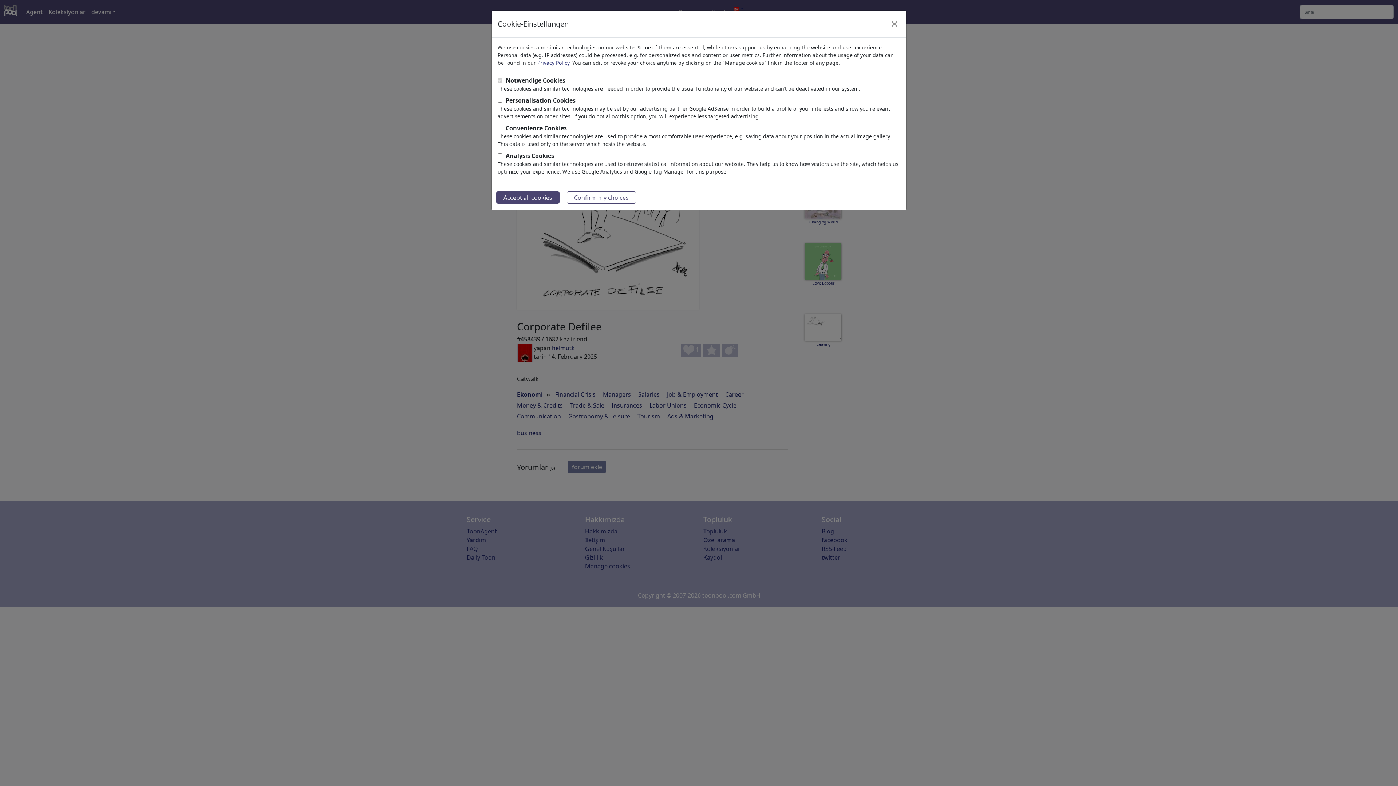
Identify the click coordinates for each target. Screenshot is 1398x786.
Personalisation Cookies (541, 100)
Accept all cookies (527, 198)
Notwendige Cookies (535, 80)
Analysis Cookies (530, 156)
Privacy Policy (553, 62)
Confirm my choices (601, 198)
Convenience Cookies (536, 128)
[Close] (894, 24)
